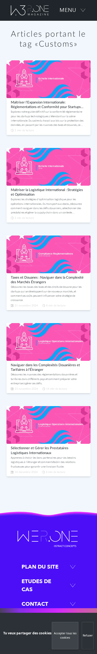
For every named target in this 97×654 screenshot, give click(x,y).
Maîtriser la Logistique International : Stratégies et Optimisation (47, 192)
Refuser (88, 635)
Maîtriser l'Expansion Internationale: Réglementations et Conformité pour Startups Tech (46, 105)
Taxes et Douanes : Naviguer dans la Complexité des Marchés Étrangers (47, 280)
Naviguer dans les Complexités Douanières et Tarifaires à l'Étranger (45, 368)
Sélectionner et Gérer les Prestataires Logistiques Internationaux (39, 451)
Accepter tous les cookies (65, 635)
